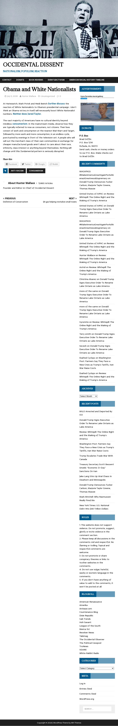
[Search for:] (97, 708)
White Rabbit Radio (89, 653)
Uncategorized (48, 96)
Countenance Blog (88, 612)
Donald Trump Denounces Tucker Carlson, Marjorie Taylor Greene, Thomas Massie (95, 185)
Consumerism (36, 170)
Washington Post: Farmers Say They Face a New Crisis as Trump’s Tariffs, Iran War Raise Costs (96, 363)
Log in (82, 683)
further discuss (56, 103)
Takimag (83, 636)
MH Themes (76, 722)
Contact (7, 79)
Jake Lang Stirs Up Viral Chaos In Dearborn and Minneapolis (95, 478)
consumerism (19, 123)
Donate (20, 79)
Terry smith (85, 334)
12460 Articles (45, 183)
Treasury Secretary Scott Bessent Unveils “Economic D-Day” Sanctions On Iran (96, 468)
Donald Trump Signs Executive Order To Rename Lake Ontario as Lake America (96, 211)
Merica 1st (84, 629)
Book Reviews (36, 79)
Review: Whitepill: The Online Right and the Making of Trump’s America (96, 197)
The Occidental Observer (91, 639)
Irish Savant (85, 622)
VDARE (83, 649)
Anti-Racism (17, 170)
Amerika (83, 605)
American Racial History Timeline (86, 79)
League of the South (89, 625)
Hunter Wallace (29, 96)
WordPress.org (86, 699)
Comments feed (87, 693)
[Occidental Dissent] (59, 56)
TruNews (83, 646)
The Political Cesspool (90, 643)
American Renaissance (90, 601)
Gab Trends (85, 619)
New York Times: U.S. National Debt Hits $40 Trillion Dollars (94, 507)
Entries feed (85, 688)
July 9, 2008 (12, 96)
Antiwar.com (85, 608)
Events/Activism (56, 79)
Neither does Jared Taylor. (27, 114)
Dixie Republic (86, 615)
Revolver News (86, 632)
